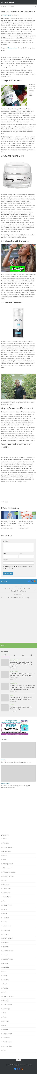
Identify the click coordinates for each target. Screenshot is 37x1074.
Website (5, 560)
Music (4, 971)
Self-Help (5, 1029)
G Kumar (5, 909)
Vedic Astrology (7, 1046)
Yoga (4, 1050)
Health (5, 913)
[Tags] (31, 655)
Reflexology (6, 1009)
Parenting (5, 980)
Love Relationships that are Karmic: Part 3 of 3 (16, 762)
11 (17, 513)
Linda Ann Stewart (15, 660)
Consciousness (7, 888)
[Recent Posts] (5, 655)
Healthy (5, 922)
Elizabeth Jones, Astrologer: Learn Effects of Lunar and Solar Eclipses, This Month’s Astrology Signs (22, 675)
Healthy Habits (7, 926)
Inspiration (6, 942)
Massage (5, 955)
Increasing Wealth (8, 938)
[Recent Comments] (22, 655)
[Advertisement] (18, 620)
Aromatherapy (5, 783)
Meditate (5, 963)
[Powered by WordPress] (12, 1064)
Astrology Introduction (9, 872)
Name (5, 553)
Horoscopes (6, 930)
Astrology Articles (8, 864)
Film (4, 901)
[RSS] (34, 581)
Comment (6, 541)
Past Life (5, 988)
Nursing (5, 975)
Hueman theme (27, 1064)
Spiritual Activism (7, 1033)
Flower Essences (7, 905)
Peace (4, 992)
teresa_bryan (7, 15)
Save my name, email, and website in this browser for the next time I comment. (17, 568)
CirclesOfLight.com (7, 2)
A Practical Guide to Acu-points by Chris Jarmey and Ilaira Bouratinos (8, 523)
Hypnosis (5, 934)
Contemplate (13, 683)
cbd (6, 501)
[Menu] (35, 2)
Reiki (4, 1013)
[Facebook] (32, 581)
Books (4, 880)
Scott (4, 1025)
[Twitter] (29, 581)
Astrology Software (8, 876)
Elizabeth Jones (14, 671)
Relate (3, 760)
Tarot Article (6, 1038)
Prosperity (6, 1000)
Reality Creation (7, 1004)
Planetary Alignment (8, 996)
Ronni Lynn (6, 1021)
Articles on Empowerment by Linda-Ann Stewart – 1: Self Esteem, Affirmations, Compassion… (21, 664)
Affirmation (6, 839)
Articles (5, 855)
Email (21, 553)
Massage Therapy (8, 959)
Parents (12, 695)
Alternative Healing (7, 6)
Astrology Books (7, 868)
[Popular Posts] (14, 655)
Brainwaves (6, 884)
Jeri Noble (5, 946)
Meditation (6, 967)
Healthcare (6, 917)
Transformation (7, 1042)
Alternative (6, 843)
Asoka (4, 859)
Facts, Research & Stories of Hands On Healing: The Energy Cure (25, 523)
